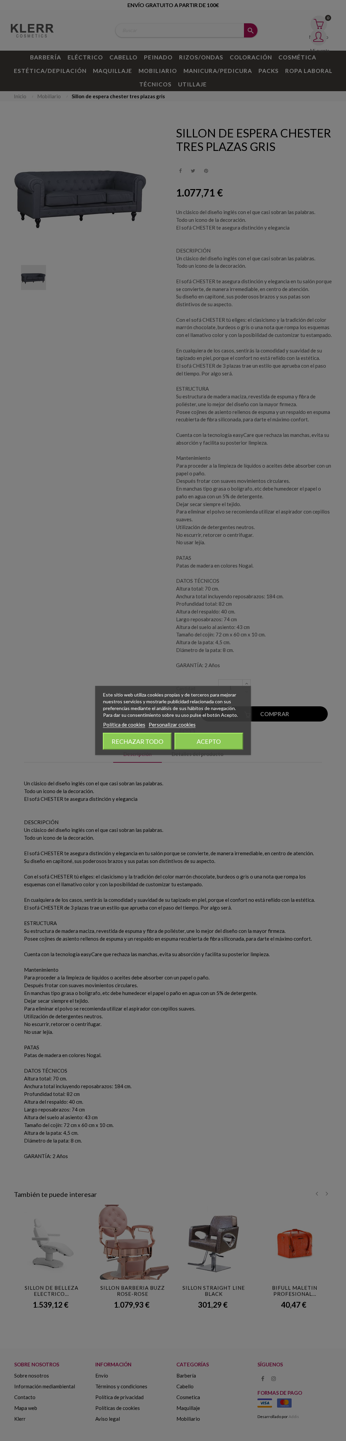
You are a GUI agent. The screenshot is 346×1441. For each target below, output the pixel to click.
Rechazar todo (137, 741)
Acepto (209, 741)
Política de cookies (124, 725)
